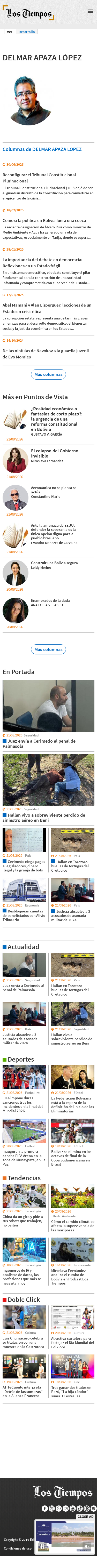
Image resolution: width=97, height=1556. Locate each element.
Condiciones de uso (18, 1548)
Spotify (94, 1508)
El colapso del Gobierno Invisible (54, 453)
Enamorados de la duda (50, 600)
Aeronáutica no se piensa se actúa (54, 489)
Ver (11, 31)
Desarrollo (27, 31)
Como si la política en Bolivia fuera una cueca (44, 220)
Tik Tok (80, 1508)
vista (6, 680)
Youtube (73, 1508)
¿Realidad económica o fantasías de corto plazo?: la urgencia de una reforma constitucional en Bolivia (57, 419)
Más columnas (48, 374)
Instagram (66, 1508)
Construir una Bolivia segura (54, 562)
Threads (87, 1508)
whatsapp (59, 1508)
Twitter (52, 1508)
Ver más (9, 955)
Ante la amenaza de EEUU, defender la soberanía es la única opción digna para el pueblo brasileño (53, 532)
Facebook (45, 1508)
